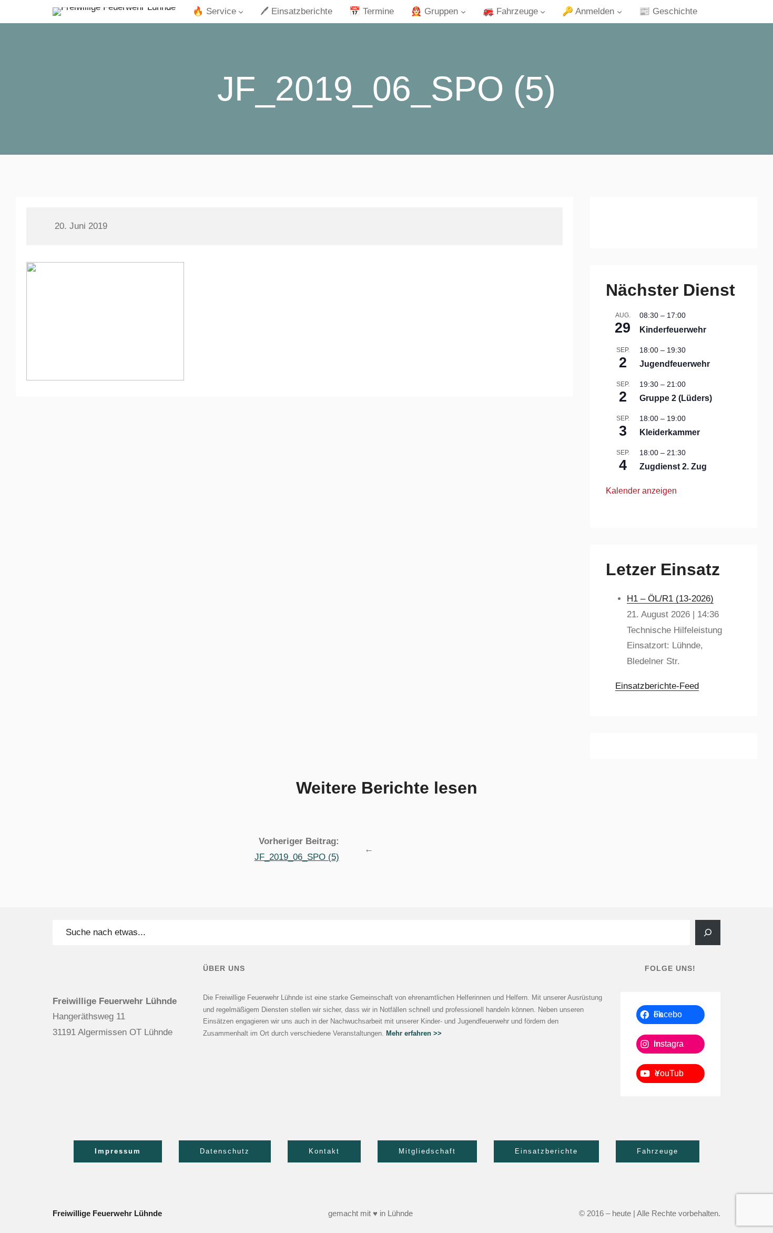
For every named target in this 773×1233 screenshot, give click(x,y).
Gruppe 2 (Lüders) (675, 398)
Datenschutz (225, 1151)
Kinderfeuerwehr (672, 329)
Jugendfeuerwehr (674, 363)
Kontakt (324, 1151)
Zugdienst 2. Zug (673, 466)
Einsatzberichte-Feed (657, 686)
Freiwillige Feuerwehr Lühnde (107, 1213)
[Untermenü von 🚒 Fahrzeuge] (542, 11)
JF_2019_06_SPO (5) (297, 857)
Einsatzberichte (546, 1151)
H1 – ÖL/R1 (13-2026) (670, 599)
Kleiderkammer (669, 432)
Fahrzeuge (657, 1151)
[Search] (707, 932)
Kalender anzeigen (641, 490)
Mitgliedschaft (427, 1151)
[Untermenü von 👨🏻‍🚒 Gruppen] (463, 11)
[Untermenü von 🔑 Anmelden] (619, 11)
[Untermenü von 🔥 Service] (240, 11)
